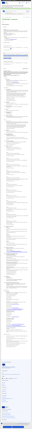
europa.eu (9, 409)
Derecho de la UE (4, 395)
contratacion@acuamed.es (13, 39)
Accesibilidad (3, 385)
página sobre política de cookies (22, 423)
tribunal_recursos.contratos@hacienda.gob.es (18, 324)
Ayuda (3, 372)
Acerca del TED (4, 389)
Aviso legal (3, 382)
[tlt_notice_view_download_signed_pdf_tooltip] (10, 48)
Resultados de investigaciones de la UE (7, 398)
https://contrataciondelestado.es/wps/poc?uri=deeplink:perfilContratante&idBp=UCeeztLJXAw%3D (14, 309)
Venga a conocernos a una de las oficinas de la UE (8, 417)
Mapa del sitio (4, 391)
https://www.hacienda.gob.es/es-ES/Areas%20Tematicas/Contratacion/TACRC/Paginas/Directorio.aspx (16, 326)
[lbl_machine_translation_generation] (12, 61)
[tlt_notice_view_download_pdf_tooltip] (4, 55)
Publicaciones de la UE (5, 401)
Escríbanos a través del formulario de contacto (8, 416)
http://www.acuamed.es (15, 307)
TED (2, 17)
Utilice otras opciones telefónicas (6, 414)
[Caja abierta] (3, 22)
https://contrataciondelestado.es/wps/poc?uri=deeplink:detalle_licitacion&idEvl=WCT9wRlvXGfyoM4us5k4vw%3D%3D (16, 251)
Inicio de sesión (22, 2)
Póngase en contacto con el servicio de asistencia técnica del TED (10, 374)
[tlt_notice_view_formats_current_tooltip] (27, 68)
